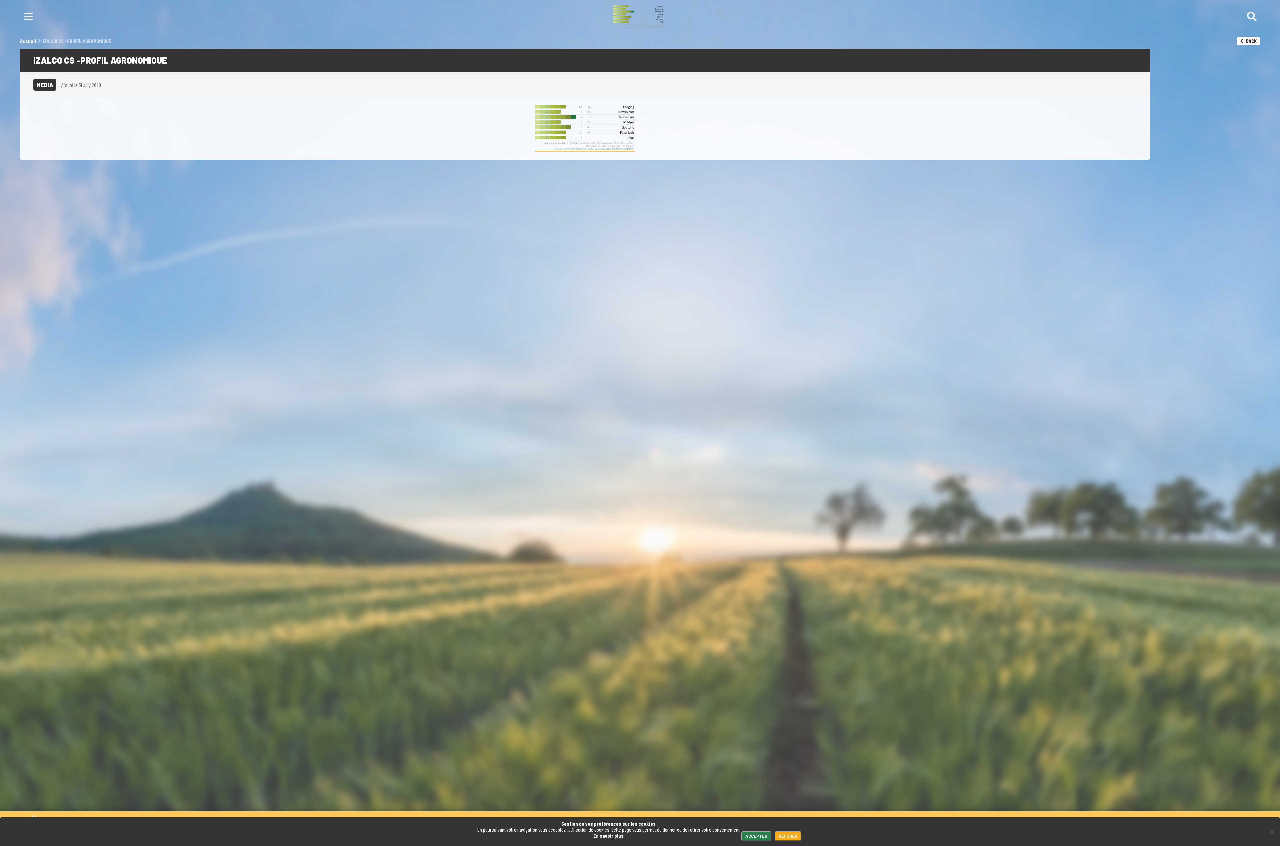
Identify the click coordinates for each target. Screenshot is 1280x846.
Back (1251, 41)
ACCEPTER (756, 836)
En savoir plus (608, 835)
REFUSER (788, 836)
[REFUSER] (1271, 831)
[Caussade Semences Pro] (638, 16)
